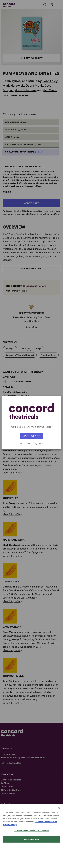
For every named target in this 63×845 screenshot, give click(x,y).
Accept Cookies (31, 839)
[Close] (59, 808)
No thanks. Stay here (31, 443)
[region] (31, 824)
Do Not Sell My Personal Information (31, 831)
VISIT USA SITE (31, 436)
